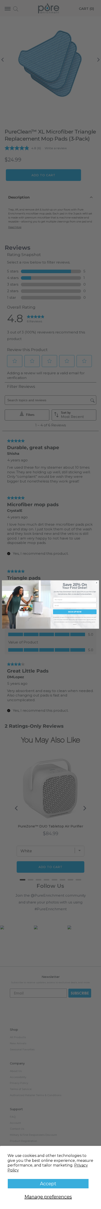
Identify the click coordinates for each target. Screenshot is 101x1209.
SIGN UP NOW (75, 612)
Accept (48, 1183)
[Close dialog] (96, 582)
